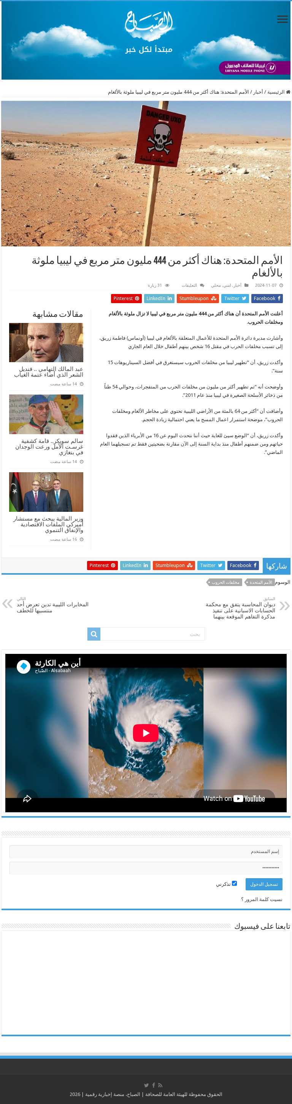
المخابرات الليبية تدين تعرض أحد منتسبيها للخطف (53, 605)
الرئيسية (276, 92)
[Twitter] (146, 1085)
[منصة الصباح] (146, 40)
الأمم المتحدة (261, 582)
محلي (216, 285)
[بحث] (93, 634)
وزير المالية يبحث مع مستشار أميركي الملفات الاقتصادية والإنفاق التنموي (48, 524)
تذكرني (224, 884)
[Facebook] (153, 1085)
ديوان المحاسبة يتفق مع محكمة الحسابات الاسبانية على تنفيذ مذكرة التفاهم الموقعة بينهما (240, 608)
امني (227, 285)
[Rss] (160, 1085)
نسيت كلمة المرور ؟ (261, 899)
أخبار (258, 92)
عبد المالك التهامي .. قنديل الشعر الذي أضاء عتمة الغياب (48, 372)
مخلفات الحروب (226, 582)
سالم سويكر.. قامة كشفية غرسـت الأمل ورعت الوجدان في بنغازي (49, 446)
